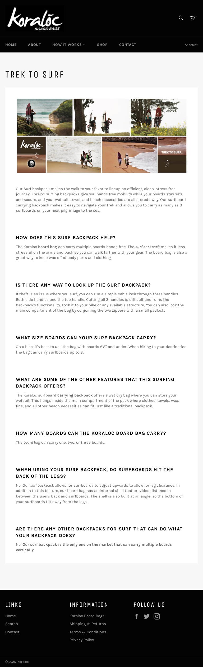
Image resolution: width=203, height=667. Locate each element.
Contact (127, 44)
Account (191, 45)
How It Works (67, 44)
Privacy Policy (82, 639)
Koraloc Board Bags (87, 615)
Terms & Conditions (88, 632)
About (34, 44)
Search (11, 623)
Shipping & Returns (88, 623)
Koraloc (23, 662)
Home (10, 44)
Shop (102, 44)
